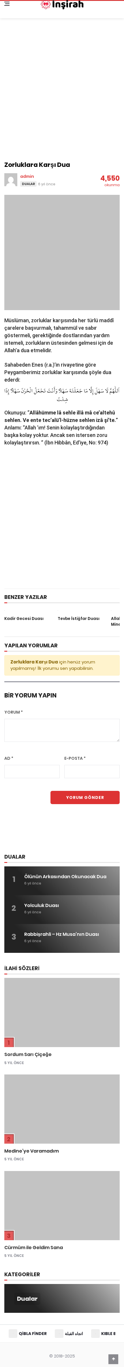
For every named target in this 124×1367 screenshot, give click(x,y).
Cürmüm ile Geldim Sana (33, 1247)
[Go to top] (113, 1359)
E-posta (75, 758)
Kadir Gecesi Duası (24, 618)
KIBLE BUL (111, 1333)
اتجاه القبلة (74, 1333)
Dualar (28, 184)
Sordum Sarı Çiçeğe (28, 1054)
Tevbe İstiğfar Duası (78, 618)
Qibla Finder (33, 1333)
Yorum (13, 712)
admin (27, 176)
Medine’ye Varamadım (31, 1151)
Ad (8, 758)
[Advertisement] (62, 92)
